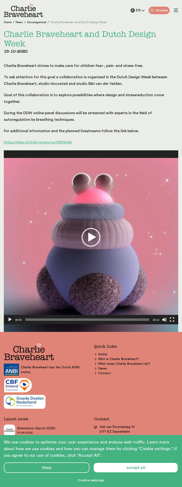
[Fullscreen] (172, 319)
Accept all (135, 467)
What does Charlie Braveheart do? (124, 363)
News (102, 368)
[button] (91, 237)
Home (102, 354)
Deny (47, 467)
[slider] (87, 319)
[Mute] (164, 319)
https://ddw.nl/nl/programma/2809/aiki (38, 142)
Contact (104, 373)
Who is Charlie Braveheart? (118, 359)
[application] (91, 237)
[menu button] (175, 10)
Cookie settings (91, 480)
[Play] (10, 319)
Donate (162, 10)
